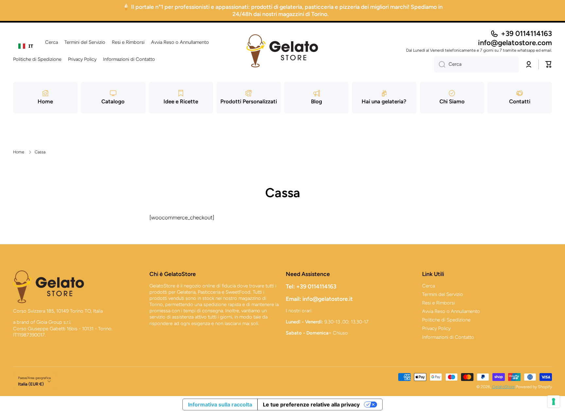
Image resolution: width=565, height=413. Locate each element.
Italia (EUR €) (31, 384)
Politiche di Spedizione (446, 320)
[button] (548, 64)
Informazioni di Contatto (448, 337)
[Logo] (282, 50)
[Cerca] (439, 64)
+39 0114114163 (526, 33)
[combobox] (26, 46)
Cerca (428, 286)
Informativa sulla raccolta (220, 404)
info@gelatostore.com (515, 42)
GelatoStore (503, 386)
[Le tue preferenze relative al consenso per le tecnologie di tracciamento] (553, 401)
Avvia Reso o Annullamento (451, 311)
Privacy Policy (436, 328)
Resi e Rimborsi (438, 303)
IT (30, 46)
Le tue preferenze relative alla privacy (311, 404)
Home (18, 151)
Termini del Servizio (442, 294)
